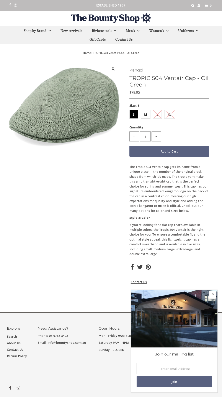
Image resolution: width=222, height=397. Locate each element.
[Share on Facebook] (132, 268)
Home (87, 53)
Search (12, 336)
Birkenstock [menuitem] (102, 30)
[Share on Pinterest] (148, 268)
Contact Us (15, 349)
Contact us (139, 282)
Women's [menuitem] (156, 30)
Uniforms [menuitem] (186, 30)
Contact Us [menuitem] (124, 39)
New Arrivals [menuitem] (71, 30)
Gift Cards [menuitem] (98, 39)
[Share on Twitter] (140, 268)
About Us (14, 343)
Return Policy (17, 356)
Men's (130, 30)
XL (169, 114)
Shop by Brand (35, 30)
